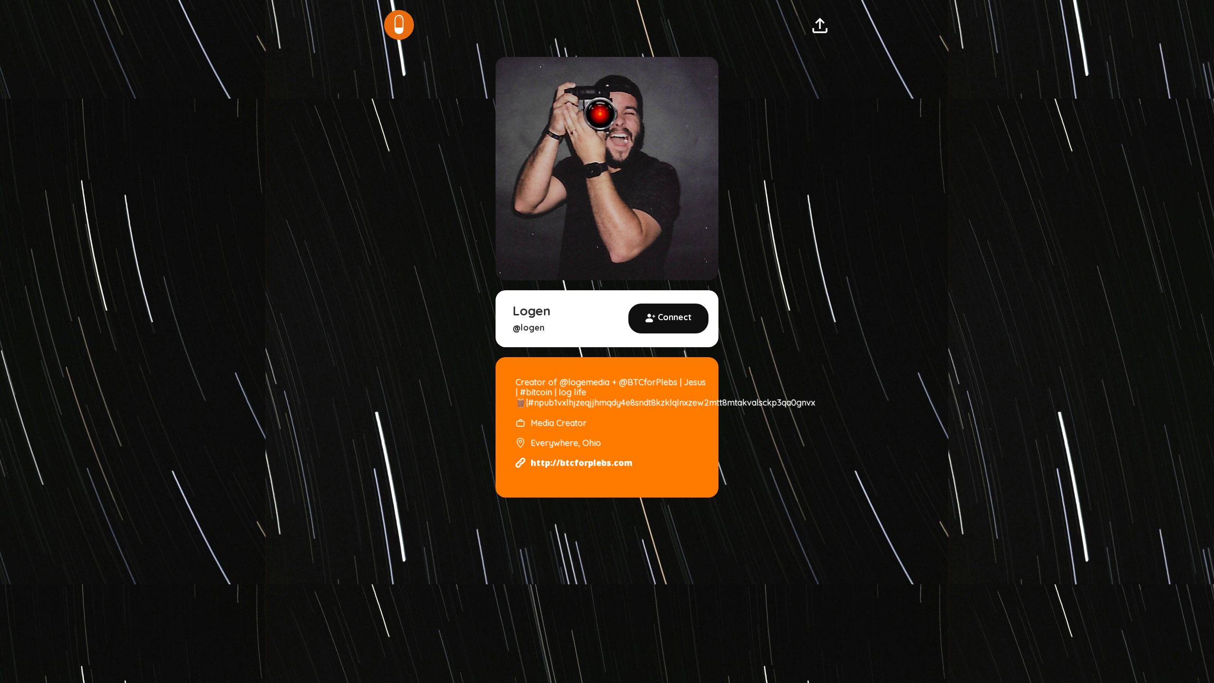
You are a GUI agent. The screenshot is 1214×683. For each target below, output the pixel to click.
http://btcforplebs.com (582, 463)
